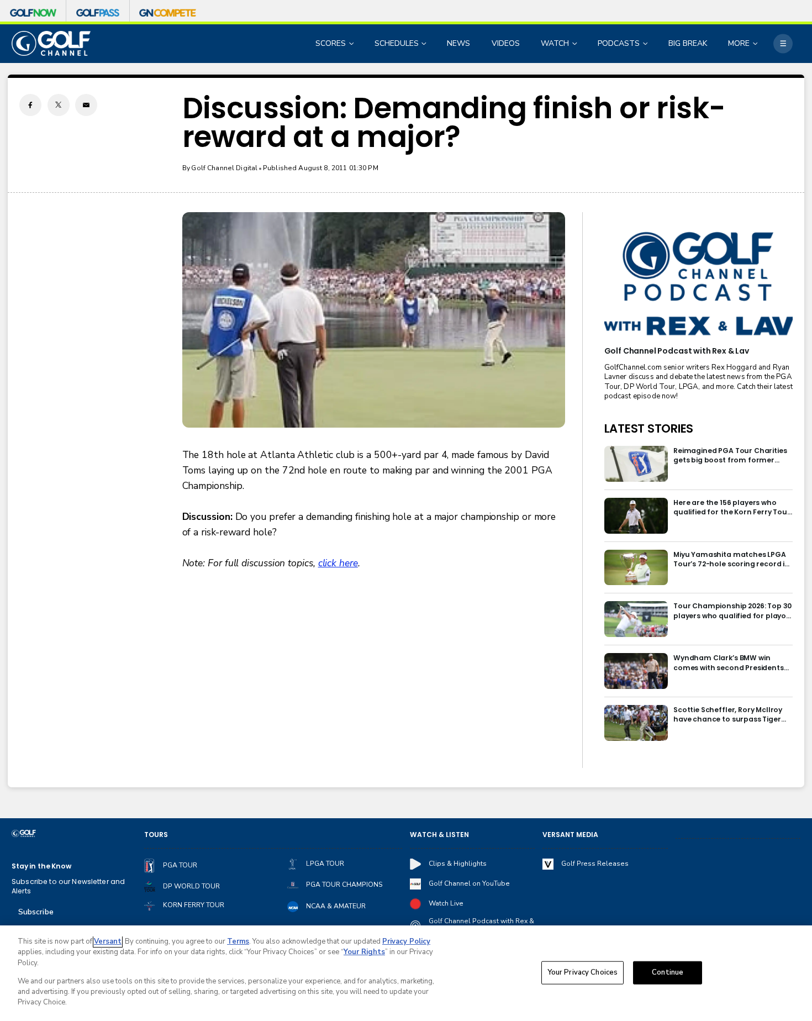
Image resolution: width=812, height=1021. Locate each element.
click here (338, 563)
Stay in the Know (41, 866)
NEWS (458, 43)
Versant (108, 941)
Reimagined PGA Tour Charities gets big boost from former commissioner (730, 455)
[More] (783, 43)
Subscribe (36, 912)
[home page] (51, 43)
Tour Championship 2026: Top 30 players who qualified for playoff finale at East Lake (733, 610)
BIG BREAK (687, 43)
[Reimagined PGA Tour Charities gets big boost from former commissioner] (636, 464)
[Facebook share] (30, 105)
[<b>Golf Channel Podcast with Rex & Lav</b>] (698, 284)
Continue (667, 972)
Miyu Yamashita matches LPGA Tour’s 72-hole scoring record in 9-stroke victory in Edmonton (731, 559)
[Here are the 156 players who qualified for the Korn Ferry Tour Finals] (636, 516)
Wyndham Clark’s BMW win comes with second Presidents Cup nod (728, 662)
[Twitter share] (59, 105)
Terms (238, 941)
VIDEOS (506, 43)
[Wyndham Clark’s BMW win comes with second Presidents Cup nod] (636, 671)
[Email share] (86, 105)
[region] (406, 973)
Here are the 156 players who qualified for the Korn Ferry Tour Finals (731, 507)
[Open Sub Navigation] (352, 43)
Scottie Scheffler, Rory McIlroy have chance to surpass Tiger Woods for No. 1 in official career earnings (731, 714)
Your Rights (364, 952)
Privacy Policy (406, 941)
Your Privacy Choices (582, 972)
